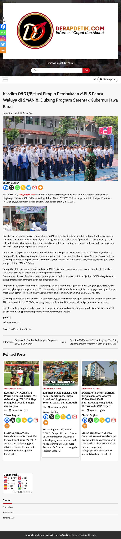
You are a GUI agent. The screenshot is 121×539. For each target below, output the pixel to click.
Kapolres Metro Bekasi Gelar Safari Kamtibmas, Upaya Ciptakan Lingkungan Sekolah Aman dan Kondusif (60, 397)
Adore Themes (88, 535)
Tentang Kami (9, 518)
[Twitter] (3, 44)
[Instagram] (3, 38)
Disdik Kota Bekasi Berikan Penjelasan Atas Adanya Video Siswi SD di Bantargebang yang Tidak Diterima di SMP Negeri (98, 399)
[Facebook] (5, 187)
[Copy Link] (23, 187)
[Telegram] (28, 187)
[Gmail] (34, 187)
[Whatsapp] (17, 187)
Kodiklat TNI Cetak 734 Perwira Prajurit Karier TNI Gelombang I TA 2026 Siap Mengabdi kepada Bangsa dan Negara (20, 399)
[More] (40, 187)
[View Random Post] (94, 79)
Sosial (28, 329)
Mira (31, 113)
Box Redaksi (8, 507)
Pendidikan (18, 329)
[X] (11, 187)
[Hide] (1, 56)
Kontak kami (8, 512)
